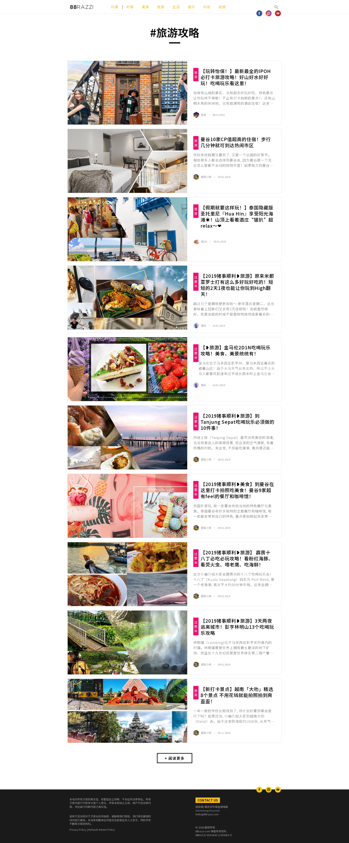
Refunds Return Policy (101, 829)
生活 (176, 6)
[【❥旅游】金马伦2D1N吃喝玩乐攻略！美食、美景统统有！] (127, 369)
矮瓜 (204, 325)
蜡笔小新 (206, 177)
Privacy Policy (77, 829)
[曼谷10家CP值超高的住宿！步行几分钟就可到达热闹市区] (127, 161)
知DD (204, 241)
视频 (222, 6)
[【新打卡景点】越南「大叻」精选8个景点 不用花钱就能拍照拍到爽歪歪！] (127, 711)
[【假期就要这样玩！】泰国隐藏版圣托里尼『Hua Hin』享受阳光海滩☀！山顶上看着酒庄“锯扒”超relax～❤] (127, 229)
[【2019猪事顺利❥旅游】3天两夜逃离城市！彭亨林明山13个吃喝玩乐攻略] (127, 642)
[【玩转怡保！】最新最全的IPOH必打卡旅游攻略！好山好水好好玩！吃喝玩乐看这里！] (127, 93)
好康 (114, 6)
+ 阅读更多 (175, 758)
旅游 (160, 6)
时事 (130, 6)
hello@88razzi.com (207, 814)
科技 (206, 6)
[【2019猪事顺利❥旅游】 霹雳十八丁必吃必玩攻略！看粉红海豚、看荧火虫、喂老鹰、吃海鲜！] (127, 574)
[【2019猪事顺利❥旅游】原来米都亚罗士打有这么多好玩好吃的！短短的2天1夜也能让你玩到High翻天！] (127, 298)
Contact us (208, 800)
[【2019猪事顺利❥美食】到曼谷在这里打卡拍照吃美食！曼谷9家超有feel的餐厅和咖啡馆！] (127, 506)
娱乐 (191, 6)
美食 (145, 6)
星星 (204, 115)
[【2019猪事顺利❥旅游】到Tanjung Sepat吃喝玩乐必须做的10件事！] (127, 437)
